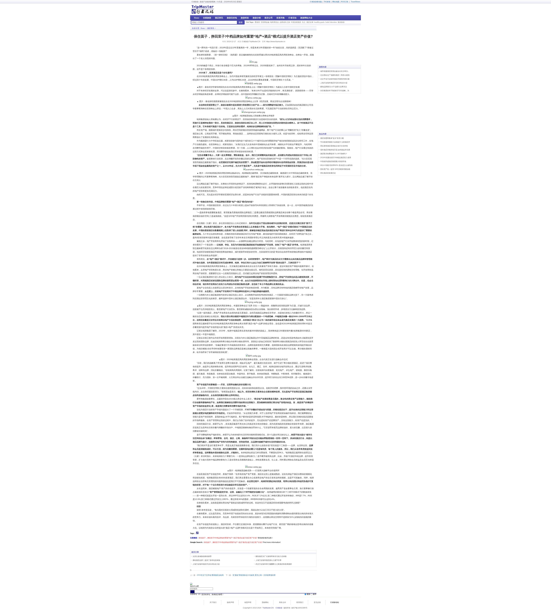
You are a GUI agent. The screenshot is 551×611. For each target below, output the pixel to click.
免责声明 (247, 602)
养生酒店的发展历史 (328, 173)
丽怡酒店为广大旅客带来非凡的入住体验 (271, 556)
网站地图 (335, 2)
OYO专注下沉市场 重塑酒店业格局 (210, 575)
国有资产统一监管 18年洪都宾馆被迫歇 (335, 169)
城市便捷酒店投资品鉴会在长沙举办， (335, 71)
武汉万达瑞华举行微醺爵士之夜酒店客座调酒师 (274, 564)
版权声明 (230, 602)
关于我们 (213, 602)
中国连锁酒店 (296, 22)
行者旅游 (279, 608)
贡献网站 (265, 602)
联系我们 (299, 602)
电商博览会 (274, 22)
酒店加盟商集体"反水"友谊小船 (332, 138)
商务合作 (282, 602)
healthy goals (319, 22)
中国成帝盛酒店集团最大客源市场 (333, 161)
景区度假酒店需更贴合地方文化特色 (334, 146)
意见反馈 (317, 602)
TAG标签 (327, 2)
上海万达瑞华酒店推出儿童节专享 (268, 560)
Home (203, 28)
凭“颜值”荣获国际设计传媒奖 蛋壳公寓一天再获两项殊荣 (254, 575)
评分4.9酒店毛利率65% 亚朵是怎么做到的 (336, 165)
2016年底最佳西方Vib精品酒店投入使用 (335, 158)
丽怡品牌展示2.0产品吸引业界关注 (333, 87)
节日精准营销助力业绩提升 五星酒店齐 (335, 142)
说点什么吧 (194, 586)
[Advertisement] (342, 9)
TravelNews (355, 2)
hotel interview (331, 22)
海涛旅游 (341, 22)
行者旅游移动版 (316, 2)
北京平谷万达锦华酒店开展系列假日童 (335, 79)
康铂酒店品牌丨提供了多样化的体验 (206, 560)
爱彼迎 (257, 22)
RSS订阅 (344, 2)
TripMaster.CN (268, 608)
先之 (303, 22)
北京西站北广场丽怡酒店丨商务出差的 (335, 75)
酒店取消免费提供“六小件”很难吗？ (333, 154)
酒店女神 (309, 22)
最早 (314, 594)
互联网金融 (265, 22)
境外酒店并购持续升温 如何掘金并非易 (335, 150)
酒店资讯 (210, 28)
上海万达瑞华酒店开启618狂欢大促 (206, 564)
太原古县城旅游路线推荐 (202, 556)
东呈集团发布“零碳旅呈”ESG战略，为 (334, 91)
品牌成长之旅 (285, 22)
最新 (308, 594)
